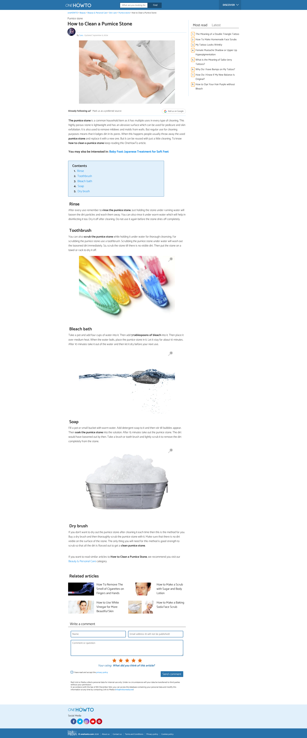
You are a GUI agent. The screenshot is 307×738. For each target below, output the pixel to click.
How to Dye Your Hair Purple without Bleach (215, 86)
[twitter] (80, 721)
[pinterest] (99, 721)
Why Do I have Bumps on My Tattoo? (215, 69)
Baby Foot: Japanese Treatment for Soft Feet (139, 151)
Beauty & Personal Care (97, 13)
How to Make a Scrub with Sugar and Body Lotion (170, 589)
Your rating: (105, 666)
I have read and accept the (91, 672)
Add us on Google (175, 111)
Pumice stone (124, 13)
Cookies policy (167, 734)
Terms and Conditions (134, 734)
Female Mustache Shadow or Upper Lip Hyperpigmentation (216, 52)
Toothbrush (84, 176)
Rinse (80, 171)
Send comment (171, 674)
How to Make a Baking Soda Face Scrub (170, 605)
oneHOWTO (73, 13)
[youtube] (93, 721)
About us (106, 734)
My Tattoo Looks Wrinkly (209, 45)
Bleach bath (84, 181)
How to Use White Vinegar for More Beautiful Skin (107, 607)
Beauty (83, 13)
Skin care (113, 13)
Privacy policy (152, 734)
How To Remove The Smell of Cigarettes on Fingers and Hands (110, 589)
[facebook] (73, 721)
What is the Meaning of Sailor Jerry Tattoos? (214, 62)
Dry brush (84, 191)
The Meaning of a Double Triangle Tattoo (217, 34)
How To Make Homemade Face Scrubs (216, 39)
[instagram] (86, 721)
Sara (81, 35)
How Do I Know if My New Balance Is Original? (215, 77)
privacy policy (102, 672)
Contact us (117, 734)
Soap (81, 186)
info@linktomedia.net (124, 689)
